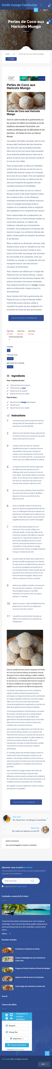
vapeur (10, 367)
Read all (5, 996)
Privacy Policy (21, 886)
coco (24, 388)
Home (8, 54)
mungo (23, 402)
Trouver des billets (18, 1045)
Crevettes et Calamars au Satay (27, 949)
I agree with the (15, 886)
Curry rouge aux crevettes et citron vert (30, 986)
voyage (34, 285)
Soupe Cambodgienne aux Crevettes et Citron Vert (30, 959)
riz (14, 54)
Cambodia (6, 1059)
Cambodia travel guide (18, 1049)
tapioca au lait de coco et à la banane (29, 977)
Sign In (45, 10)
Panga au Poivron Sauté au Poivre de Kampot (32, 968)
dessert (10, 358)
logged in (18, 845)
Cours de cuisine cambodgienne (24, 318)
